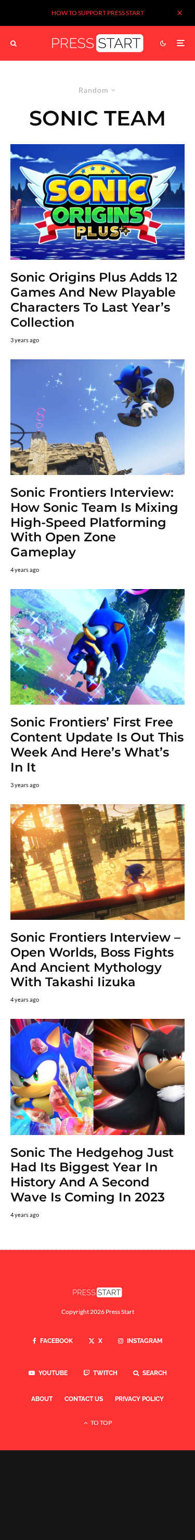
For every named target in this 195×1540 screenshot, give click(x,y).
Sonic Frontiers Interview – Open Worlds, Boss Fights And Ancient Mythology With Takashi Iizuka (95, 959)
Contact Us (83, 1399)
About (42, 1399)
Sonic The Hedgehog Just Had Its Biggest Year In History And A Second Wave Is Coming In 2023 (92, 1175)
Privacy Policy (139, 1399)
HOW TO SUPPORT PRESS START (97, 13)
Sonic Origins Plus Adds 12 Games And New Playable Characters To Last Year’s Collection (93, 299)
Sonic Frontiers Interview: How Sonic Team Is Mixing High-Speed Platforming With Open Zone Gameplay (94, 522)
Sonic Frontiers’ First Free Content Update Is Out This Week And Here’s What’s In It (97, 744)
